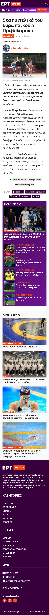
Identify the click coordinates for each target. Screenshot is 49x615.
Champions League (25, 245)
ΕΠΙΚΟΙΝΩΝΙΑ (9, 552)
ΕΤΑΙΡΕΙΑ (7, 537)
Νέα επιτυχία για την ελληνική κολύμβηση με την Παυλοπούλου (21, 416)
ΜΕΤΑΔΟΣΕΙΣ (30, 10)
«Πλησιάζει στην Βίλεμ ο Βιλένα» (28, 299)
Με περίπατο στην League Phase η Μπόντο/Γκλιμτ (29, 274)
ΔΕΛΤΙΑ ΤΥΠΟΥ (10, 545)
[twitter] (15, 600)
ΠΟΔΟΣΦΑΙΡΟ (9, 507)
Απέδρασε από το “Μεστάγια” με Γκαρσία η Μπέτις (28, 263)
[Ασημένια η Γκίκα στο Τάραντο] (24, 331)
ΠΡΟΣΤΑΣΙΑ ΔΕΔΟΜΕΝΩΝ (15, 549)
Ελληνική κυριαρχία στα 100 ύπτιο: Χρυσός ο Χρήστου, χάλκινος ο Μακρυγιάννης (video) (22, 453)
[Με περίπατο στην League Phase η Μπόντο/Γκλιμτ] (9, 274)
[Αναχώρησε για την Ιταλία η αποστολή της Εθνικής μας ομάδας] (24, 364)
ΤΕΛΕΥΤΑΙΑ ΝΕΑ (12, 203)
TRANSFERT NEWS (24, 295)
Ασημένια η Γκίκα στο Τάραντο (20, 346)
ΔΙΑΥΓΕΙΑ (7, 556)
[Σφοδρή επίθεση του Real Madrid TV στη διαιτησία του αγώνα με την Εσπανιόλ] (24, 219)
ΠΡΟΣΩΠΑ (7, 522)
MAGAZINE (8, 518)
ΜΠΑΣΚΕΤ (7, 510)
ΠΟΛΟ (6, 376)
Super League (22, 282)
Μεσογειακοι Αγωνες (12, 343)
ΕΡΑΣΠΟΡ (18, 10)
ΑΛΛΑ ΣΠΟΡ (8, 36)
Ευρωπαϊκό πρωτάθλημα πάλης (27, 179)
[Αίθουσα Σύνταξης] (6, 48)
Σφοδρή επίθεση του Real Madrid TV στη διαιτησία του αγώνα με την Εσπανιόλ (24, 236)
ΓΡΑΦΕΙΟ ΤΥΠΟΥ (10, 541)
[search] (46, 4)
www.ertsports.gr (11, 611)
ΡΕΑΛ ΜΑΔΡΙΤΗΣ (11, 231)
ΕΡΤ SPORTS (12, 572)
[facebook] (5, 600)
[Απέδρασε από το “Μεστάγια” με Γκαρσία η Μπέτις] (9, 261)
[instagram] (10, 600)
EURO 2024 (8, 503)
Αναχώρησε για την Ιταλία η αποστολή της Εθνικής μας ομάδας (24, 381)
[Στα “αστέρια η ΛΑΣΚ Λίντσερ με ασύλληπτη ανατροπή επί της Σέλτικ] (9, 249)
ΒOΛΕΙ (5, 514)
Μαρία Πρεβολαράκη (24, 184)
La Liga (19, 257)
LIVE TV (7, 10)
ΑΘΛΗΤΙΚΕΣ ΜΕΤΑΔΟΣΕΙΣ (18, 581)
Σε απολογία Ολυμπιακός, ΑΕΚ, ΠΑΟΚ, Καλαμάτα (29, 286)
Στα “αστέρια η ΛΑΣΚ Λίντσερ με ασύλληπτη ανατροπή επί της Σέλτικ (30, 250)
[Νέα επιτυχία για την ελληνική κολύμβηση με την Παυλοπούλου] (24, 399)
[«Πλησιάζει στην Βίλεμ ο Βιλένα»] (9, 299)
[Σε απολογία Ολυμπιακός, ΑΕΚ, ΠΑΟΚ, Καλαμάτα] (9, 286)
